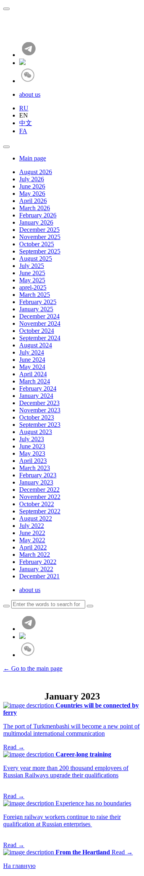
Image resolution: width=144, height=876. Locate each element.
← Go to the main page (32, 668)
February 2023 (37, 475)
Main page (32, 158)
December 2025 (39, 229)
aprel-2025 (32, 287)
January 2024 (36, 395)
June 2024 (32, 359)
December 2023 (39, 402)
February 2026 (37, 215)
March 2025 (34, 294)
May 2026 (32, 193)
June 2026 (32, 186)
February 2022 (37, 561)
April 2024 (33, 374)
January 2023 (36, 482)
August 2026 (35, 171)
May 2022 (32, 540)
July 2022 (31, 525)
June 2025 (32, 273)
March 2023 (34, 467)
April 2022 (33, 547)
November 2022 (39, 496)
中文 (25, 123)
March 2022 (34, 554)
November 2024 (39, 323)
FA (23, 131)
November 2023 (39, 410)
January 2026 (36, 222)
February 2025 (37, 301)
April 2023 (33, 460)
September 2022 (39, 511)
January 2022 (36, 569)
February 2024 (37, 388)
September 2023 (39, 424)
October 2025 (36, 244)
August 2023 (35, 431)
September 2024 (39, 338)
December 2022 (39, 489)
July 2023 (31, 439)
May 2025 (32, 280)
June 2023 (32, 446)
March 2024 (34, 381)
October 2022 (36, 504)
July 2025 (31, 265)
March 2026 (34, 208)
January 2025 (36, 309)
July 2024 (31, 352)
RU (23, 108)
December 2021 (39, 576)
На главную (19, 865)
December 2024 (39, 316)
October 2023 (36, 417)
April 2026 (33, 200)
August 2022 (35, 518)
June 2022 (32, 532)
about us (29, 94)
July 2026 (31, 179)
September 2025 (39, 251)
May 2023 (32, 453)
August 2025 (35, 258)
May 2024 (32, 366)
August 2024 (35, 345)
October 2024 (36, 330)
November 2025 (39, 236)
